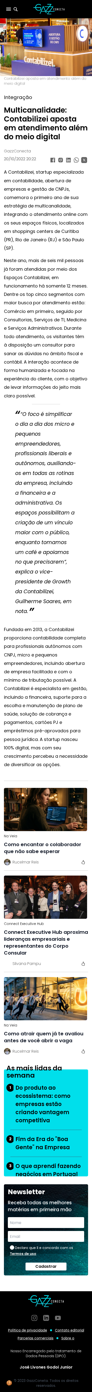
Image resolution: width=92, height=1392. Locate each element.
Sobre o (67, 1338)
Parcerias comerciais (35, 1338)
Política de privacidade (27, 1330)
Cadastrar (46, 1266)
